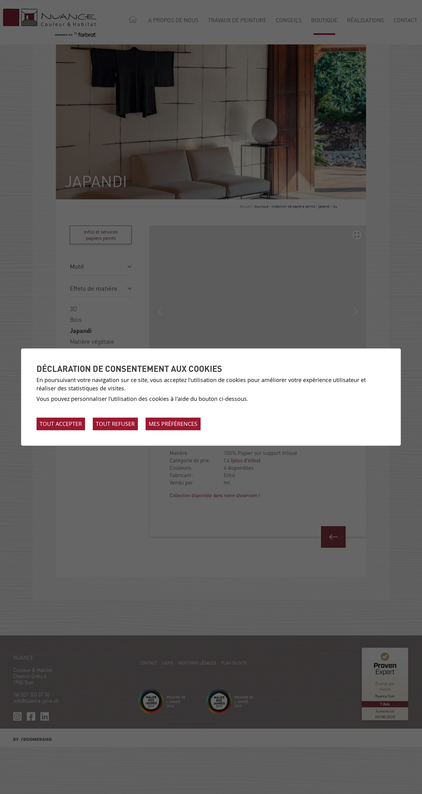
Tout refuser (115, 423)
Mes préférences (173, 423)
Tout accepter (61, 423)
